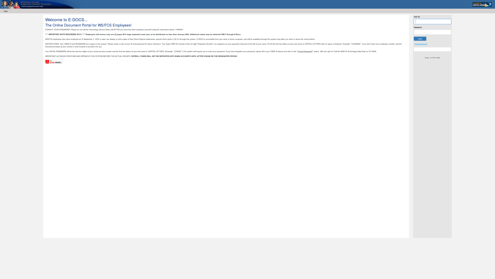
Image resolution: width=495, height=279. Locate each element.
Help (6, 11)
